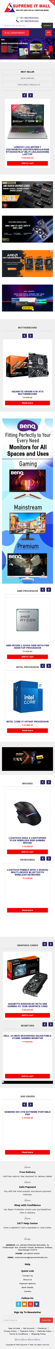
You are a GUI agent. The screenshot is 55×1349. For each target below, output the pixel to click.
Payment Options (27, 1283)
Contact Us (27, 1276)
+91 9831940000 (29, 17)
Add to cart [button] (28, 165)
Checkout (42, 1328)
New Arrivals (14, 1328)
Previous (4, 48)
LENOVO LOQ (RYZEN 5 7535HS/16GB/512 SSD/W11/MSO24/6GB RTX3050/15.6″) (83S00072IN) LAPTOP (27, 152)
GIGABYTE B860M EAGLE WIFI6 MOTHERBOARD (29, 392)
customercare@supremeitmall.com (28, 1257)
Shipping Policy (38, 1334)
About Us (27, 1279)
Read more (29, 403)
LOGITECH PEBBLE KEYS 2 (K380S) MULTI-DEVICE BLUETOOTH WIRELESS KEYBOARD (27, 872)
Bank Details (27, 1287)
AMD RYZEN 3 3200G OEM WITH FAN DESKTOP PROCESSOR (27, 646)
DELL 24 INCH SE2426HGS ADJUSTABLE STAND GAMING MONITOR (27, 1037)
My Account (28, 1328)
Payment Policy (27, 1331)
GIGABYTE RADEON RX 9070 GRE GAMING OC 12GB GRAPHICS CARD (27, 1005)
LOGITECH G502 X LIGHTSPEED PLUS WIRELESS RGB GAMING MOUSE (27, 840)
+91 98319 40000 (27, 1253)
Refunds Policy (44, 1331)
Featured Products (29, 85)
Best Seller (27, 72)
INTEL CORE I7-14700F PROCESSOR (27, 721)
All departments (16, 33)
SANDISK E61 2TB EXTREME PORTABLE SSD (27, 1113)
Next (50, 48)
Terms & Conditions (18, 1334)
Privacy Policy (10, 1331)
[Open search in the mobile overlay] (27, 25)
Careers (27, 1291)
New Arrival (27, 78)
